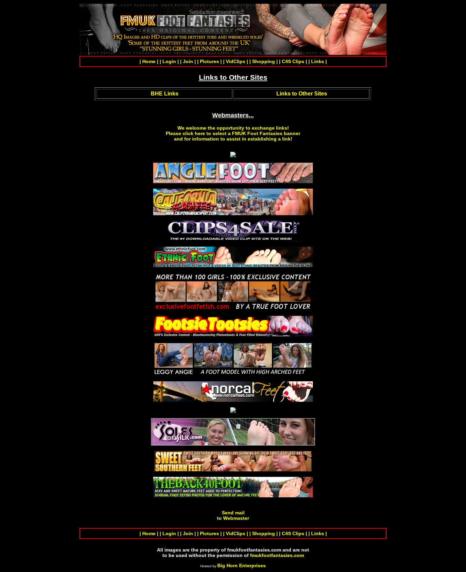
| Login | (169, 61)
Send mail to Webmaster (233, 515)
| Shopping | (263, 61)
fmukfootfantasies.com (277, 555)
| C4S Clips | (293, 61)
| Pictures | (209, 61)
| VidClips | (235, 61)
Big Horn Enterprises (241, 565)
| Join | (188, 61)
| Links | (317, 61)
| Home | (149, 61)
